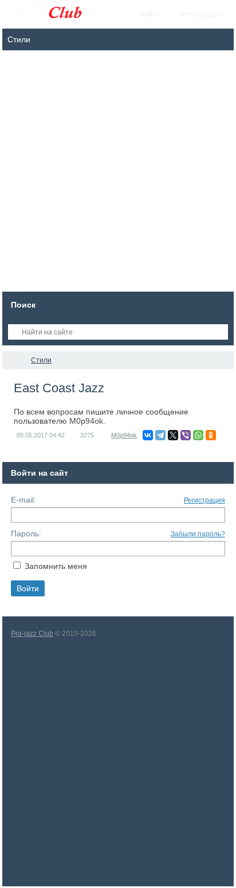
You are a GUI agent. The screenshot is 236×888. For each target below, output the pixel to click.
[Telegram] (160, 435)
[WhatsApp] (198, 435)
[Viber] (185, 435)
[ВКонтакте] (148, 435)
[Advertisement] (118, 174)
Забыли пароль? (198, 534)
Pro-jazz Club (32, 634)
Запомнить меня (56, 566)
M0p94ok (124, 435)
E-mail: (23, 499)
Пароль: (26, 533)
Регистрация (204, 500)
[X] (173, 435)
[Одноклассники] (211, 435)
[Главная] (12, 360)
